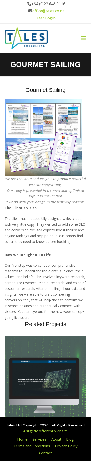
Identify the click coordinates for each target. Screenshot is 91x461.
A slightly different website (45, 430)
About (56, 439)
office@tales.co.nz (48, 11)
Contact (45, 453)
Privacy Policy (66, 445)
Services (40, 439)
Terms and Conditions (31, 445)
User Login (45, 18)
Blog (70, 439)
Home (22, 439)
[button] (83, 38)
